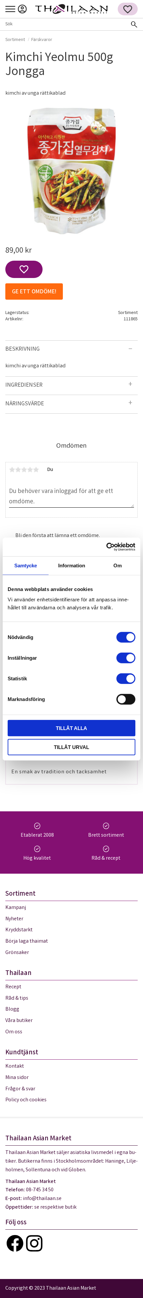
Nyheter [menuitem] (14, 919)
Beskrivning (22, 349)
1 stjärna (12, 470)
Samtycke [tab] (25, 565)
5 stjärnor (36, 470)
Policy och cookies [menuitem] (26, 1100)
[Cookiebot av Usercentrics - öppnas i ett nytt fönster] (106, 547)
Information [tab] (71, 565)
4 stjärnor (30, 470)
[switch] (125, 658)
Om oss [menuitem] (13, 1032)
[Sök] (134, 24)
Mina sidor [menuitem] (22, 9)
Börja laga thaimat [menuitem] (26, 941)
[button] (10, 9)
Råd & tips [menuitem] (16, 998)
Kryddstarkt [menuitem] (19, 930)
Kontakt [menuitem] (14, 1066)
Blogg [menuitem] (12, 1009)
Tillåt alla (71, 728)
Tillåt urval (71, 747)
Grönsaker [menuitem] (17, 953)
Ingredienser (24, 385)
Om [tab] (117, 565)
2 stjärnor (18, 470)
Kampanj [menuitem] (15, 908)
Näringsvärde (25, 404)
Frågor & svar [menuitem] (20, 1089)
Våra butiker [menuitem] (19, 1021)
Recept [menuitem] (13, 987)
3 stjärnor (24, 470)
